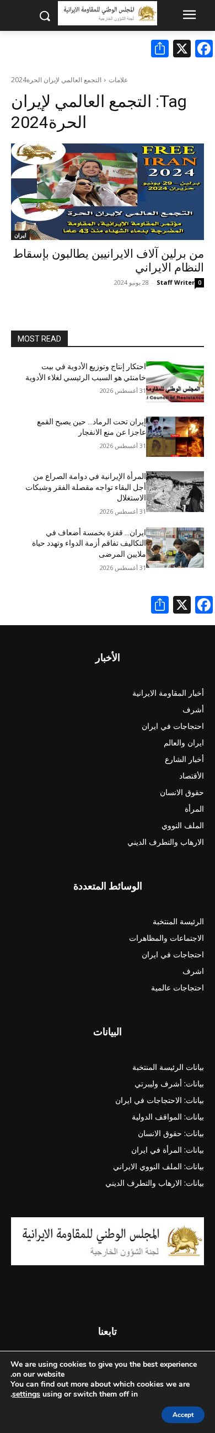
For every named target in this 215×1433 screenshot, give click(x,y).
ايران (20, 235)
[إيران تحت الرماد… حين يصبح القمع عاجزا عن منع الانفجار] (175, 437)
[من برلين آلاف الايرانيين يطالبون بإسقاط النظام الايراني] (107, 191)
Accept (183, 1414)
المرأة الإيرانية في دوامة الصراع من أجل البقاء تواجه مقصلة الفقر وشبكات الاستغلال (85, 487)
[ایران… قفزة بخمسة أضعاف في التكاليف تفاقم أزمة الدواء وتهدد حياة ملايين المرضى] (175, 548)
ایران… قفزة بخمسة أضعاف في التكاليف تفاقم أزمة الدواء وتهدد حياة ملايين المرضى (89, 543)
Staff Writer (176, 282)
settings (26, 1394)
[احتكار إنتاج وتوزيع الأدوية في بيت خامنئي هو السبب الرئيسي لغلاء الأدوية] (175, 381)
